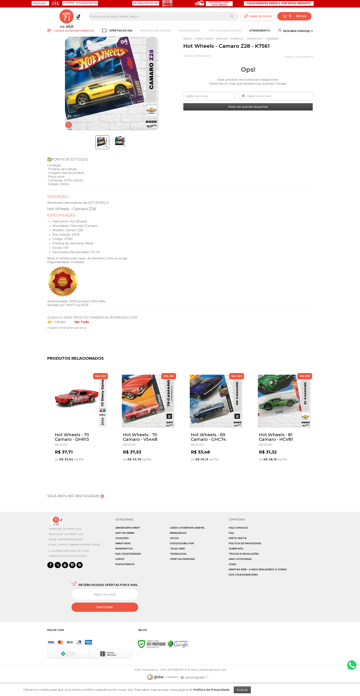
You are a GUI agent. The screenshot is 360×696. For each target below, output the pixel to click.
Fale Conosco (238, 527)
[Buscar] (232, 16)
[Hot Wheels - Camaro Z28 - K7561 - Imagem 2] (120, 141)
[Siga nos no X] (58, 565)
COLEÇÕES (122, 538)
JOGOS (174, 538)
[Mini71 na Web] (66, 16)
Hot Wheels (304, 56)
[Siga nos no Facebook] (50, 565)
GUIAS (232, 564)
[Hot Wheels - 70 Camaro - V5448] (148, 424)
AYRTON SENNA (124, 532)
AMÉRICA (237, 38)
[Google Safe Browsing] (178, 643)
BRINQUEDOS (178, 532)
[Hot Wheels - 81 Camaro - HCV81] (284, 424)
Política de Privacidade (245, 543)
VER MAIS (81, 472)
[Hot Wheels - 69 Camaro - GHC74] (216, 424)
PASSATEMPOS (125, 564)
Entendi (242, 690)
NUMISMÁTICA (124, 548)
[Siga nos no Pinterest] (79, 565)
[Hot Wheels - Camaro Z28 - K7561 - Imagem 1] (102, 142)
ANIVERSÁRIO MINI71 (127, 527)
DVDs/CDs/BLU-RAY (182, 543)
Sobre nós (236, 548)
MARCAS (222, 38)
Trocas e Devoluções (224, 30)
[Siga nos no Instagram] (72, 565)
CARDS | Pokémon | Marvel (187, 527)
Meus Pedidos (189, 30)
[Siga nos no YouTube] (65, 565)
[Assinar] (104, 607)
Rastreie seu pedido (155, 30)
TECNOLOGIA (178, 553)
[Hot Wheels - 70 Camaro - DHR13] (80, 424)
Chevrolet (254, 38)
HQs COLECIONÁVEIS (128, 553)
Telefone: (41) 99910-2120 (65, 529)
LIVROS (119, 559)
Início (187, 38)
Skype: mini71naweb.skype (65, 539)
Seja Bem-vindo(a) (296, 31)
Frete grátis (238, 538)
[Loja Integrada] (195, 677)
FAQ (231, 532)
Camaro (272, 38)
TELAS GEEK (177, 548)
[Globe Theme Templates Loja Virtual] (163, 677)
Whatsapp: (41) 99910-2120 (66, 534)
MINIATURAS (204, 38)
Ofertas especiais (182, 559)
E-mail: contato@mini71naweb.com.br (74, 544)
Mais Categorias (240, 559)
